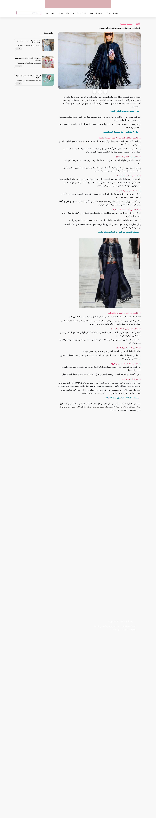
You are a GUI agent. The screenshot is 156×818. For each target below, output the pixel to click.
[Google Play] (115, 635)
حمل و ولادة (99, 13)
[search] (39, 13)
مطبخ (61, 13)
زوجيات (108, 13)
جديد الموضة (126, 24)
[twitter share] (100, 92)
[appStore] (98, 6)
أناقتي (137, 24)
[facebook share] (94, 92)
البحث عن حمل (81, 13)
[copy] (105, 92)
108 (20, 66)
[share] (40, 48)
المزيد (46, 13)
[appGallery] (84, 6)
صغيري (54, 13)
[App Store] (128, 635)
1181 (20, 83)
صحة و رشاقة (70, 13)
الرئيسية (115, 13)
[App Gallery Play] (103, 635)
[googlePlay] (91, 6)
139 (20, 49)
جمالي (91, 13)
